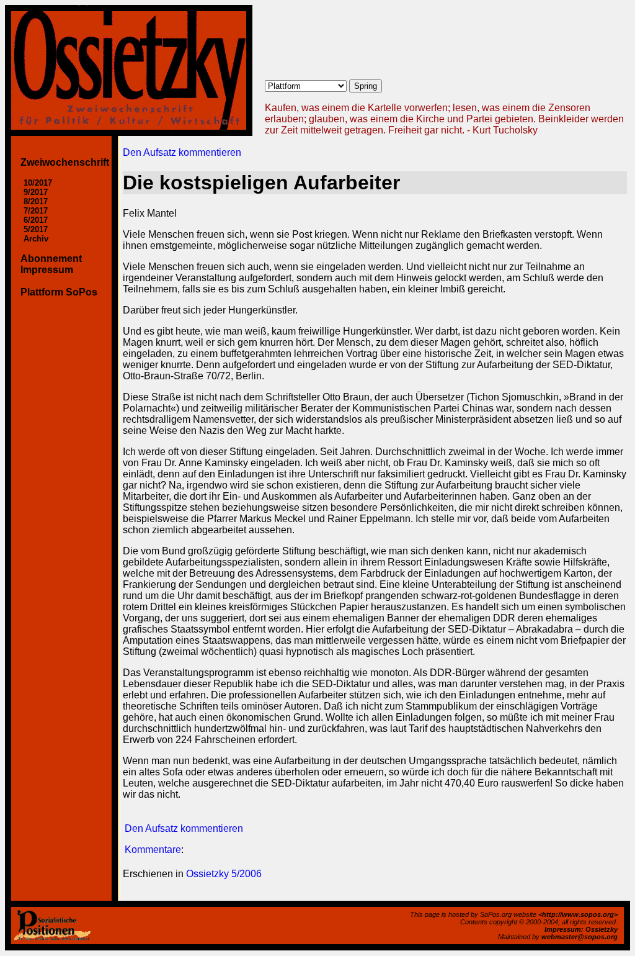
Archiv (36, 238)
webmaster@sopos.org (579, 936)
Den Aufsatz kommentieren (182, 152)
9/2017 (36, 192)
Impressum (46, 269)
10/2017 (38, 182)
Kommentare (153, 849)
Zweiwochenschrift (64, 162)
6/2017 (36, 220)
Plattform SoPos (58, 292)
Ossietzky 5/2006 (224, 873)
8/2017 (36, 201)
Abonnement (51, 258)
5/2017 (36, 229)
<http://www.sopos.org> (578, 914)
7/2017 (36, 210)
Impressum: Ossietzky (581, 929)
